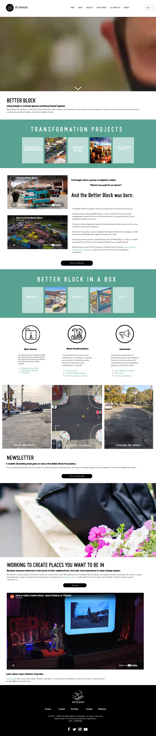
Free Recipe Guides (29, 370)
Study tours (119, 373)
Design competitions (122, 375)
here (16, 579)
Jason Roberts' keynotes (124, 370)
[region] (78, 88)
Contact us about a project (76, 375)
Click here (10, 678)
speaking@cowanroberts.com (18, 681)
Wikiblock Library (70, 577)
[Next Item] (48, 416)
